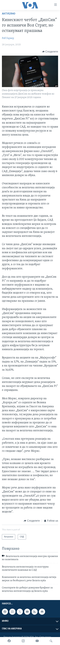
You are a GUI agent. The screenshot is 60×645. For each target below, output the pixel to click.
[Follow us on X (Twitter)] (20, 612)
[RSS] (35, 612)
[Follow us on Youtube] (27, 612)
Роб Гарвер (8, 38)
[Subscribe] (42, 612)
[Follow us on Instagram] (12, 612)
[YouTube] (37, 641)
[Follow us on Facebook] (5, 612)
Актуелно (8, 13)
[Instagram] (23, 641)
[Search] (51, 641)
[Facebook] (9, 641)
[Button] (50, 52)
